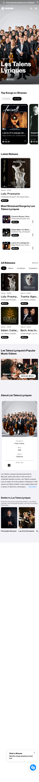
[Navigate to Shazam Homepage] (7, 8)
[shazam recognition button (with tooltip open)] (33, 767)
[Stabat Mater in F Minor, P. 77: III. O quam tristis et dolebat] (6, 232)
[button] (37, 2)
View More (32, 487)
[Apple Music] (5, 200)
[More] (33, 221)
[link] (27, 376)
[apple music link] (10, 79)
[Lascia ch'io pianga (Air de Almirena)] (6, 246)
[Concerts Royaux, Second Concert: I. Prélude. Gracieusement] (6, 219)
